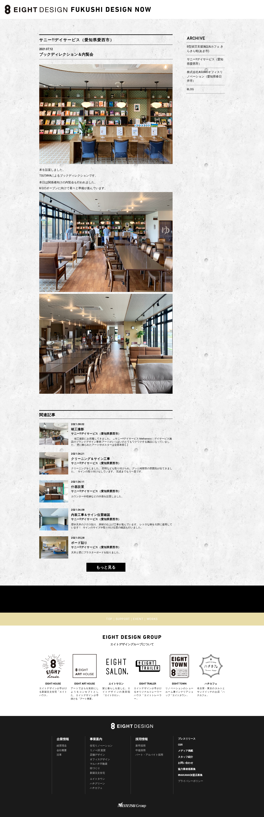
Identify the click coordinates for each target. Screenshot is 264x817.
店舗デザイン (97, 754)
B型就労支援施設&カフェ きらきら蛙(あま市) (205, 49)
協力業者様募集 (187, 769)
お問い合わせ (185, 762)
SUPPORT (123, 619)
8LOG (190, 89)
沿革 (59, 754)
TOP (109, 619)
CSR (180, 744)
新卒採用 (140, 745)
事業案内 (96, 739)
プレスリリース (187, 738)
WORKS (152, 619)
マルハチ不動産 (98, 763)
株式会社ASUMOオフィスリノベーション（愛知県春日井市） (205, 76)
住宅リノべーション (101, 745)
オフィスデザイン (100, 759)
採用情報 (141, 739)
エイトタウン (97, 778)
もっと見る (106, 567)
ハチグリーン (97, 783)
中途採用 (140, 750)
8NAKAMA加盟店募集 (190, 775)
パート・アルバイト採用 (149, 754)
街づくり (95, 768)
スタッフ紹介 (185, 756)
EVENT (138, 619)
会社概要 (62, 750)
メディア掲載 (185, 750)
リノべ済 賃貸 (98, 750)
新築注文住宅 (97, 772)
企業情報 (63, 739)
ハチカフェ (96, 787)
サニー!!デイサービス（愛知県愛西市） (205, 61)
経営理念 (62, 745)
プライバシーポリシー (190, 781)
